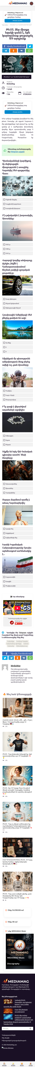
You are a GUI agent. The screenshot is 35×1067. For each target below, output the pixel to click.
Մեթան (8, 445)
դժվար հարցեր (22, 641)
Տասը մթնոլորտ (11, 299)
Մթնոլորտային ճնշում (13, 308)
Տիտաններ (9, 488)
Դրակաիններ (10, 493)
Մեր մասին (5, 1038)
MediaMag (15, 665)
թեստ (26, 644)
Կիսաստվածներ (11, 484)
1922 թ (8, 244)
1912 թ (8, 253)
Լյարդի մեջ (9, 529)
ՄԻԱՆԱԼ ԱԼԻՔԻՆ (17, 20)
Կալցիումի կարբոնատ (13, 204)
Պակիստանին (11, 586)
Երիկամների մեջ (11, 538)
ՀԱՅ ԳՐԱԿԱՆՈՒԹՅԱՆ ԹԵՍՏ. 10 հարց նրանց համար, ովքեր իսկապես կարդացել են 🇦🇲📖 (17, 862)
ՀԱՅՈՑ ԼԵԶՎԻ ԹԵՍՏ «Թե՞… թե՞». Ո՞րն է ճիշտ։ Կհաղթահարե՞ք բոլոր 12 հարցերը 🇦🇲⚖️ (17, 722)
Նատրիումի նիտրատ (13, 208)
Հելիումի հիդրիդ (11, 200)
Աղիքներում (10, 533)
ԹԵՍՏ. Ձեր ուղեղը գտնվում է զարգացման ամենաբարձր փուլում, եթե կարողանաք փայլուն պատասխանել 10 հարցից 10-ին (18, 1019)
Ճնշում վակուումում (12, 303)
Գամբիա (9, 391)
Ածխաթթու (9, 436)
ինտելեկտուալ (22, 646)
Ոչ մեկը (8, 343)
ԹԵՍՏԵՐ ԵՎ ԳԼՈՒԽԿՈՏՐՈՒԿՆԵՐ (17, 77)
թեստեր (11, 646)
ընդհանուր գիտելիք (14, 644)
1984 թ (8, 249)
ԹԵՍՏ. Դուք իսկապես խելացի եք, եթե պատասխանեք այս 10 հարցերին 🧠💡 (17, 756)
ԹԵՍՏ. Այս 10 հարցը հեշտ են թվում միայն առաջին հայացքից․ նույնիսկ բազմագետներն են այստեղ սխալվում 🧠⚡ (17, 791)
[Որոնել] (30, 1028)
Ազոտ (8, 440)
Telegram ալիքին (17, 152)
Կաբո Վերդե (10, 395)
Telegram (22, 633)
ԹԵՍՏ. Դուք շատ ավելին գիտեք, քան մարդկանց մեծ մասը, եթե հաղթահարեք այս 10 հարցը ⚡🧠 (17, 896)
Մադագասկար (11, 400)
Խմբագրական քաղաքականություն (14, 1040)
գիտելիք (11, 641)
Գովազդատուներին (9, 1035)
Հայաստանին (10, 577)
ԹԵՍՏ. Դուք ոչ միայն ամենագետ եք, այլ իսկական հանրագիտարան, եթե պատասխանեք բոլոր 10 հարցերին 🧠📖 (17, 827)
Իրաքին (8, 581)
